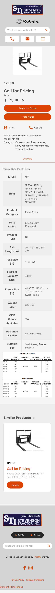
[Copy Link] (22, 100)
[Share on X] (11, 100)
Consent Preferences (11, 586)
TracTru (37, 557)
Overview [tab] (27, 159)
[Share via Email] (17, 100)
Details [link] (15, 485)
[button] (12, 38)
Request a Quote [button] (27, 108)
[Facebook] (24, 567)
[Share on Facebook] (5, 100)
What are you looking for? (21, 30)
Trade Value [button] (27, 116)
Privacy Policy (17, 580)
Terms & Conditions (35, 580)
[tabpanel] (27, 61)
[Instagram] (30, 567)
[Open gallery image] (27, 61)
